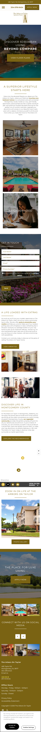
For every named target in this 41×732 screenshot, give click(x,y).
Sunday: (4, 693)
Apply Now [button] (20, 579)
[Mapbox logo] (5, 480)
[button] (32, 7)
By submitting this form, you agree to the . (21, 274)
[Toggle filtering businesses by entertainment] (8, 484)
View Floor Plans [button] (20, 58)
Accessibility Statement (10, 701)
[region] (20, 465)
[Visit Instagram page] (23, 636)
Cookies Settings (28, 727)
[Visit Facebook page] (17, 636)
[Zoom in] (38, 450)
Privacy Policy (6, 698)
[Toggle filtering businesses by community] (17, 484)
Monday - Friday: (7, 688)
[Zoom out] (38, 453)
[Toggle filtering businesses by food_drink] (3, 484)
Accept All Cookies (12, 726)
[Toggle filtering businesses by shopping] (12, 484)
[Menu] (3, 7)
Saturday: (5, 691)
